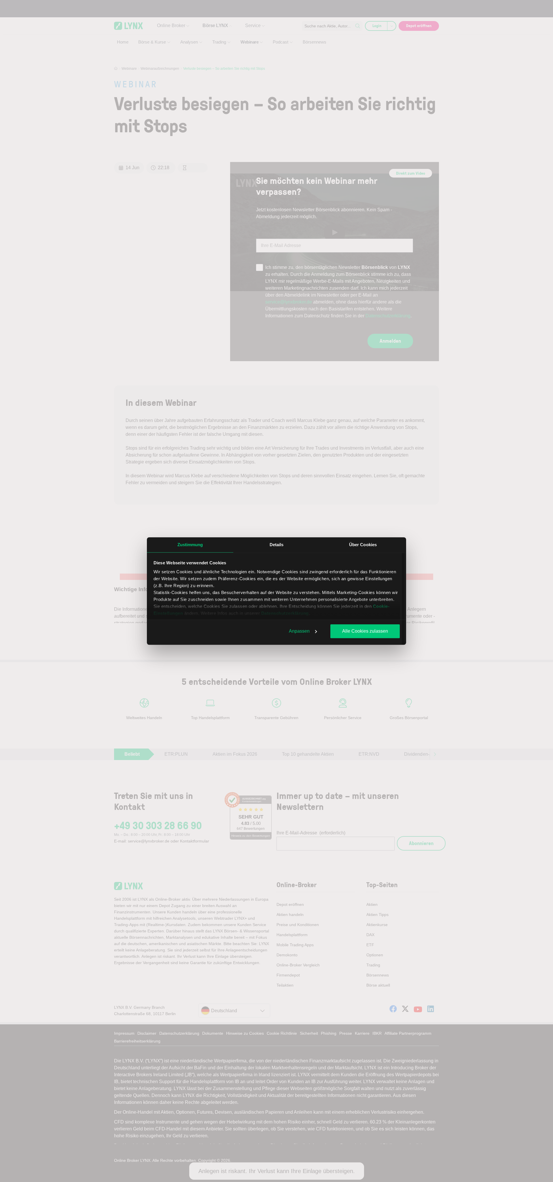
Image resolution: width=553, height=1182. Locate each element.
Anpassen (299, 631)
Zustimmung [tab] (190, 544)
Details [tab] (277, 544)
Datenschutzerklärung (285, 613)
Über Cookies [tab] (363, 544)
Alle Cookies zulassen (365, 631)
